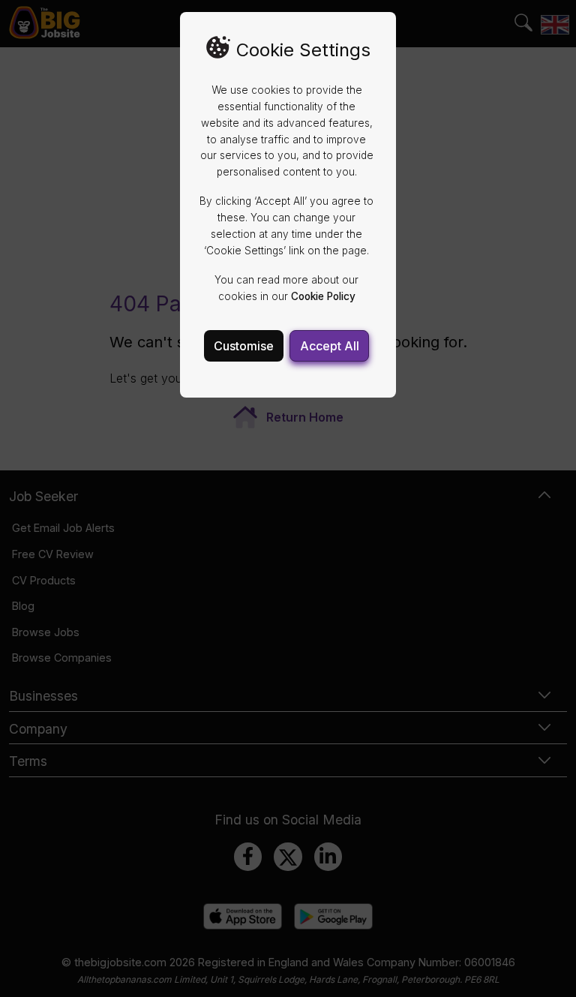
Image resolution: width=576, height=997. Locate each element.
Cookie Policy (323, 296)
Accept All (329, 345)
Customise (244, 345)
